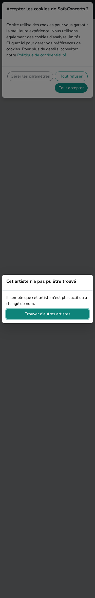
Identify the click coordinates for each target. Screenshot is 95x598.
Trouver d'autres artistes (47, 314)
